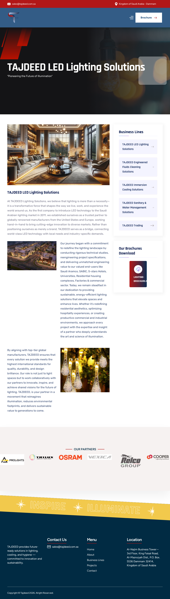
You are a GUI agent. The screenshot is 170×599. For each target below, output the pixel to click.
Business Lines (95, 560)
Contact (92, 570)
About (90, 554)
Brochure (146, 17)
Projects (92, 565)
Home (90, 549)
